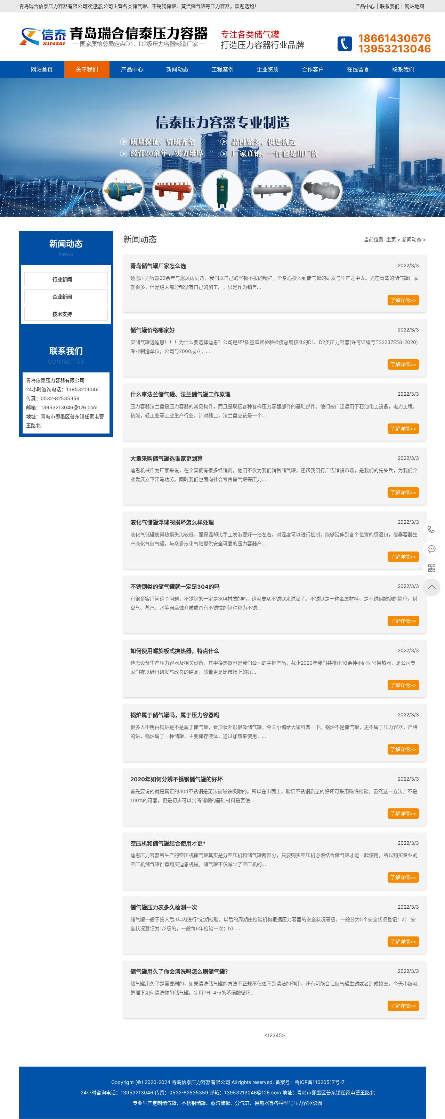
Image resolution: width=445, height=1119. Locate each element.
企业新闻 (62, 297)
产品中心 (365, 6)
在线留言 (358, 69)
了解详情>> (403, 300)
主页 (391, 239)
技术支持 (62, 314)
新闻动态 (177, 69)
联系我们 (389, 6)
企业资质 (268, 69)
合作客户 (313, 69)
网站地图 (414, 6)
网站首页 (42, 69)
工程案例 (222, 69)
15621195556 (431, 530)
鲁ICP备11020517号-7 (320, 1082)
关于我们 (87, 69)
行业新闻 (62, 279)
